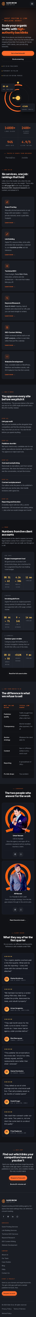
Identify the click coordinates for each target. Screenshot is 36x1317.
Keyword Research (8, 1238)
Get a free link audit (18, 53)
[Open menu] (32, 4)
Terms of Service (19, 1309)
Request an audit (9, 1293)
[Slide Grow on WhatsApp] (17, 1216)
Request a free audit (18, 1178)
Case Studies (6, 1262)
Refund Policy (6, 1313)
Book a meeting (18, 59)
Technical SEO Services (10, 1234)
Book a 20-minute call (18, 1184)
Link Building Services (9, 1230)
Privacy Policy (7, 1309)
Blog (3, 1266)
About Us (5, 1255)
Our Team (5, 1258)
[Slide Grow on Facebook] (3, 1216)
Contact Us (6, 1273)
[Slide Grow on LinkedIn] (13, 1216)
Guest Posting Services (10, 1227)
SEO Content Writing (9, 1241)
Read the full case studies (18, 673)
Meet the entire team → (18, 920)
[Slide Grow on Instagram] (8, 1216)
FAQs (3, 1269)
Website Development (9, 1245)
